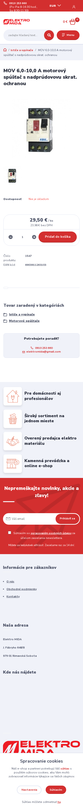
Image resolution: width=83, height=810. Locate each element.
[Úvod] (16, 21)
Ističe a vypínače (22, 50)
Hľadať (49, 35)
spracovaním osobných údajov (51, 533)
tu (59, 802)
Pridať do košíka (58, 236)
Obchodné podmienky (21, 589)
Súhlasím (56, 790)
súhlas (64, 768)
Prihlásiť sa (67, 518)
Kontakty (13, 596)
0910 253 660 (18, 3)
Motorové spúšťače (24, 321)
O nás (10, 581)
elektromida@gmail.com (43, 351)
